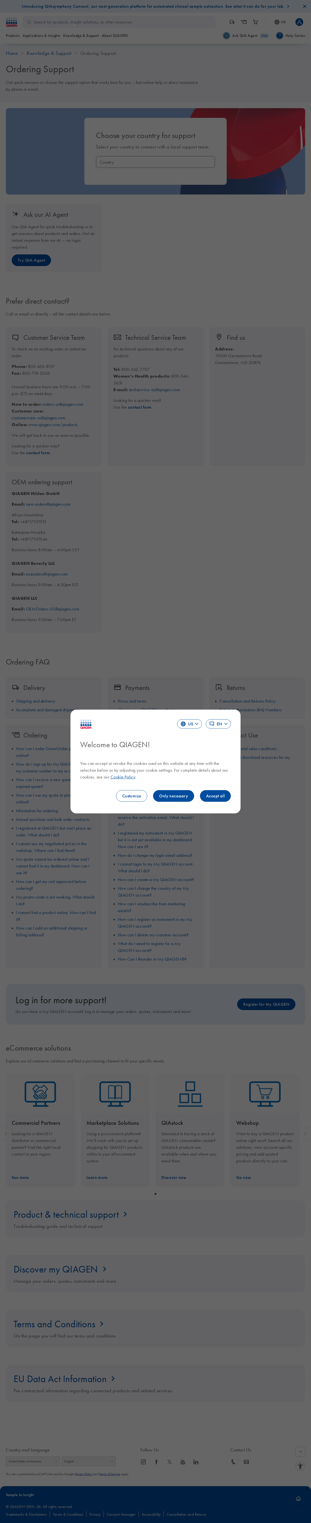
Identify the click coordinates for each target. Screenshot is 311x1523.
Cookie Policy (123, 777)
